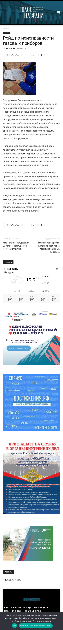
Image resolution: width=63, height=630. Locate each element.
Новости (7, 33)
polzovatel (10, 48)
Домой (6, 28)
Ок (14, 625)
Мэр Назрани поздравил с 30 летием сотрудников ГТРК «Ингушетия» (16, 245)
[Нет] (59, 620)
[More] (41, 55)
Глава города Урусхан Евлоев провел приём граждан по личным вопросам (49, 247)
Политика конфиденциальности (35, 625)
